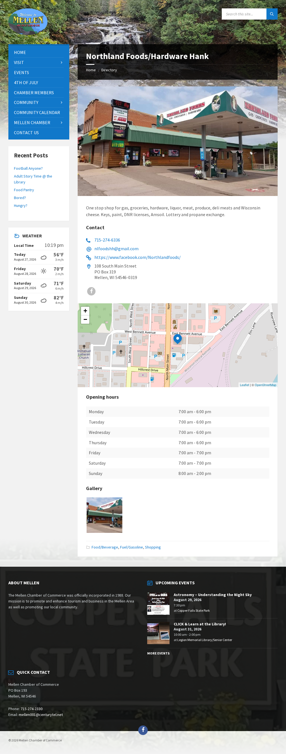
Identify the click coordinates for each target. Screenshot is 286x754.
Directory (109, 69)
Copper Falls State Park (193, 610)
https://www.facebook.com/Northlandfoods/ (137, 257)
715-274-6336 (107, 240)
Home (91, 69)
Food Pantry (24, 189)
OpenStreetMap (265, 384)
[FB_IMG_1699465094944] (104, 531)
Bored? (20, 197)
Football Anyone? (28, 168)
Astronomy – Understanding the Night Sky (213, 594)
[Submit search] (272, 14)
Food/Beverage (105, 547)
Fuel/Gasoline (131, 547)
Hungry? (20, 205)
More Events (158, 653)
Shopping (153, 547)
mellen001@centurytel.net (41, 714)
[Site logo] (27, 33)
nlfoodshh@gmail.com (116, 248)
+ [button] (85, 310)
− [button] (85, 319)
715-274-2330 (31, 708)
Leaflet (244, 384)
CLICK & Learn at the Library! (200, 624)
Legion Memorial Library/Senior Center (204, 640)
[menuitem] (39, 52)
